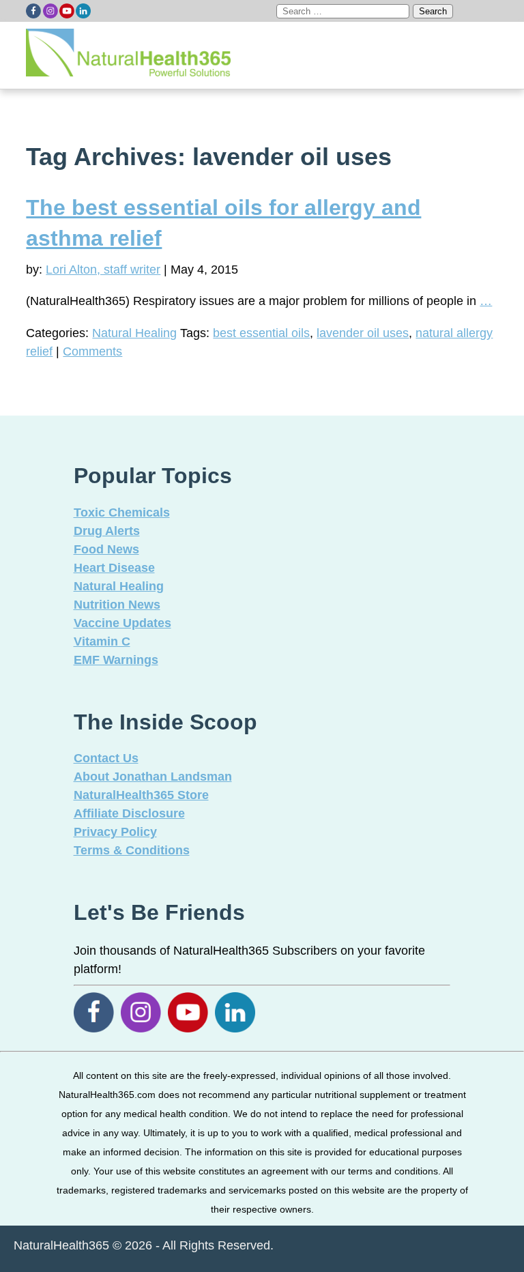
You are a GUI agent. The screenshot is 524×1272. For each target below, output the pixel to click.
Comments (92, 351)
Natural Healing (134, 333)
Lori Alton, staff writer (103, 269)
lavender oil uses (363, 333)
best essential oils (261, 333)
